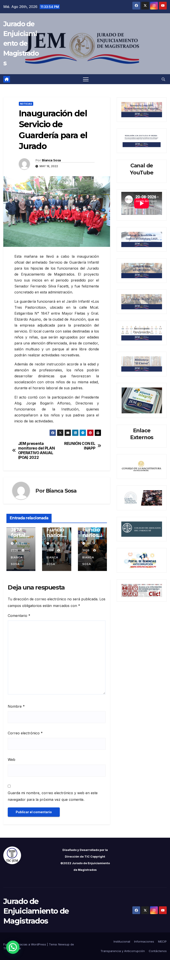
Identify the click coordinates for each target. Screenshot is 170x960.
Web (11, 759)
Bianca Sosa (51, 160)
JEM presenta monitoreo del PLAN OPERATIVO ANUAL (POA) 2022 (36, 450)
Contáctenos (158, 951)
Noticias (26, 103)
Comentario (19, 615)
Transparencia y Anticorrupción (122, 951)
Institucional (122, 941)
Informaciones (144, 941)
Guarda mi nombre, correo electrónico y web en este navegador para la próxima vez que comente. (53, 796)
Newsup (64, 944)
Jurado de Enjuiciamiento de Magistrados (21, 43)
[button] (163, 79)
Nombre (16, 706)
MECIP (162, 941)
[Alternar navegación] (85, 79)
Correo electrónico (25, 733)
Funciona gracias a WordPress (25, 944)
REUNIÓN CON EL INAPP (79, 445)
